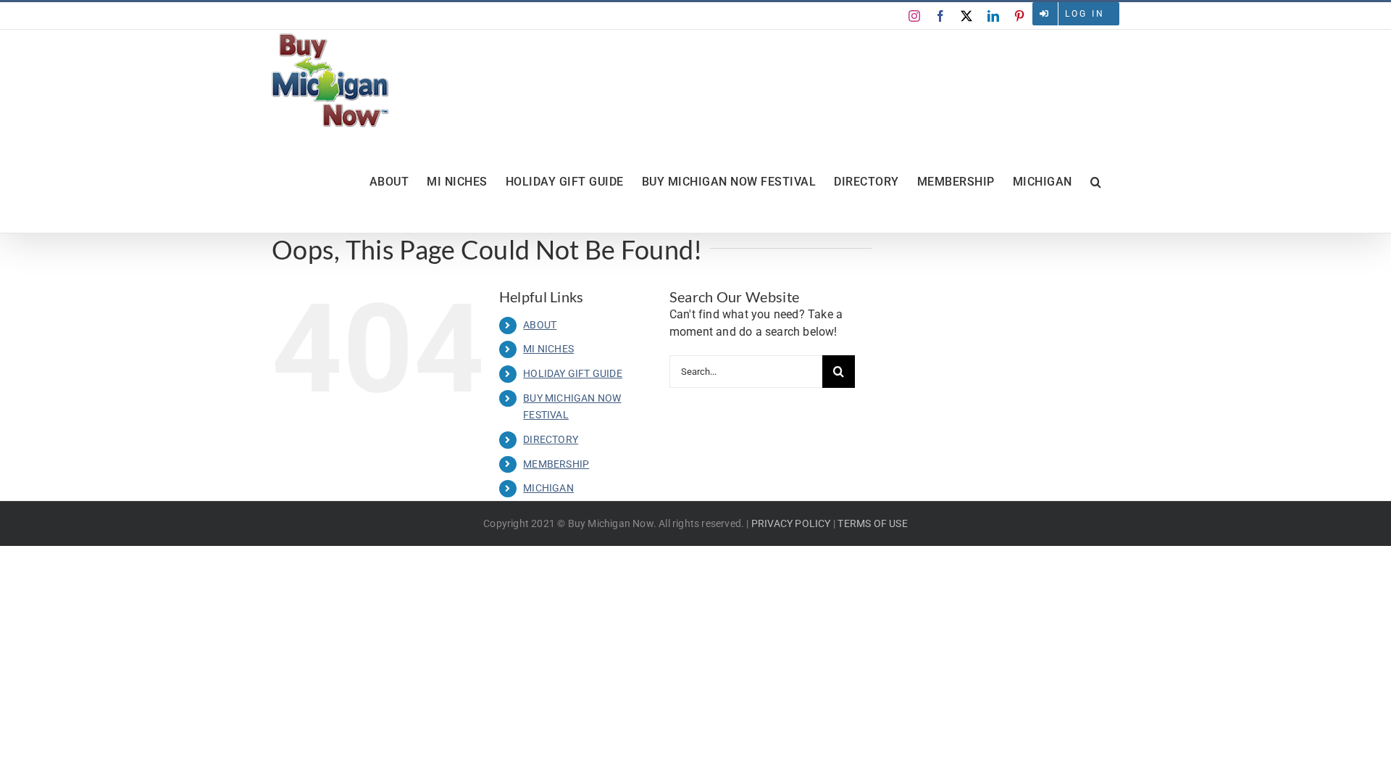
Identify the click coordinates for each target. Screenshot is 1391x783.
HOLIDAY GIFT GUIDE (572, 373)
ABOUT (539, 325)
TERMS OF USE (872, 523)
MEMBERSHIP (556, 464)
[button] (1096, 182)
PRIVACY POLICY (791, 523)
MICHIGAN (548, 488)
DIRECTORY (550, 439)
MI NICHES (548, 349)
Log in (1085, 14)
